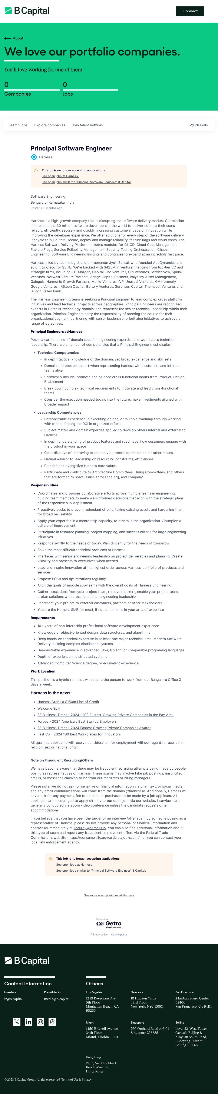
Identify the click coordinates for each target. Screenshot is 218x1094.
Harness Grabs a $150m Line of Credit (68, 702)
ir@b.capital (13, 999)
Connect (190, 11)
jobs (18, 125)
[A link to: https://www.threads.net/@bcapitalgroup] (52, 1022)
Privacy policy (99, 934)
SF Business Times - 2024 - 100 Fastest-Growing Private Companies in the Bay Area (105, 715)
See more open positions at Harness (109, 895)
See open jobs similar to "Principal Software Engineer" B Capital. (86, 182)
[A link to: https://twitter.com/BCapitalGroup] (16, 1022)
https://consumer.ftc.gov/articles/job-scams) (105, 837)
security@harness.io (90, 828)
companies (49, 125)
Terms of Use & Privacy (76, 1079)
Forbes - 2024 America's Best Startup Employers (77, 721)
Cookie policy (119, 934)
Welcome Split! (49, 708)
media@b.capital (57, 999)
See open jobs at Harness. (60, 176)
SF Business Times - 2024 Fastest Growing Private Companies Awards (94, 728)
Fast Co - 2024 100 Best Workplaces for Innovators (79, 734)
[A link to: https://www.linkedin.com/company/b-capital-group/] (28, 1022)
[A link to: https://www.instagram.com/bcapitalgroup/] (40, 1022)
